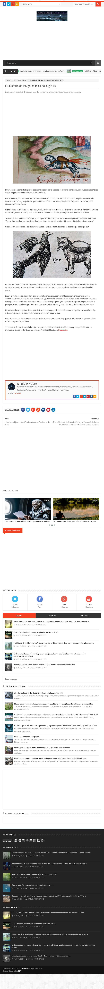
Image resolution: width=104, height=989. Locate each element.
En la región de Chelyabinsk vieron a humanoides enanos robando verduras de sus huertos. (51, 621)
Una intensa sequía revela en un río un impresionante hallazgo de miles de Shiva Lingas (50, 758)
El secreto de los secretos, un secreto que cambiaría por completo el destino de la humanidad (53, 704)
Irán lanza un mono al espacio (26, 736)
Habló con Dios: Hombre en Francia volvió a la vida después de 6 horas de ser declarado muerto (54, 643)
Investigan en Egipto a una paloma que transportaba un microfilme (42, 747)
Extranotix (17, 393)
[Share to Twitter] (10, 517)
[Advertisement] (52, 42)
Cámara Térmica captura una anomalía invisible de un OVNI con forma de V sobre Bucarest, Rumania (51, 853)
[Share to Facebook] (7, 517)
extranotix (24, 969)
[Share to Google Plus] (13, 517)
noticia (46, 500)
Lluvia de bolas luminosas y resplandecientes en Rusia (25, 71)
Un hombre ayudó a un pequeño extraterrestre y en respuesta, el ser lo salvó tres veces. (26, 522)
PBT (19, 971)
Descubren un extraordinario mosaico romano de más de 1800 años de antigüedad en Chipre (49, 896)
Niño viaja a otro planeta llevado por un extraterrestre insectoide (69, 522)
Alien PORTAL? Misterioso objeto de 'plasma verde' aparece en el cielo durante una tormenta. (49, 864)
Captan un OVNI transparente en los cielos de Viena (32, 885)
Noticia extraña (61, 92)
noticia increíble (20, 80)
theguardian (63, 330)
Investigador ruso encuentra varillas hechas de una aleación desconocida (44, 664)
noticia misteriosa (47, 92)
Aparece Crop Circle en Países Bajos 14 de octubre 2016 (34, 874)
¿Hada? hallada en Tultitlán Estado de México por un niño (38, 693)
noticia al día (61, 71)
